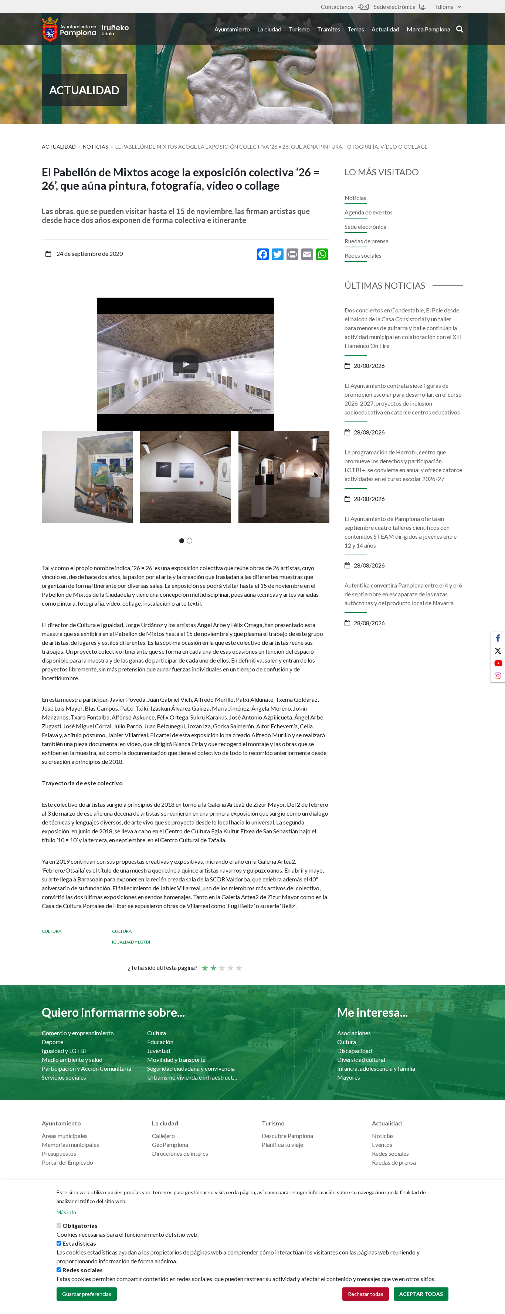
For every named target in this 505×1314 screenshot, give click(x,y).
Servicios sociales (64, 1077)
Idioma (445, 6)
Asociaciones (354, 1032)
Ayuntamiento (232, 29)
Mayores (348, 1077)
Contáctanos (337, 6)
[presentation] (47, 364)
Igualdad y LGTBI (131, 942)
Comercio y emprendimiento (78, 1032)
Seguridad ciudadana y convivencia (191, 1068)
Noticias (95, 146)
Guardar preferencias (86, 1294)
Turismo (299, 29)
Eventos (382, 1144)
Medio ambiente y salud (72, 1059)
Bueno (230, 964)
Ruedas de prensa (367, 240)
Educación (160, 1041)
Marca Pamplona (428, 29)
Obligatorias (80, 1225)
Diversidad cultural (361, 1059)
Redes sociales (363, 255)
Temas (356, 29)
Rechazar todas (365, 1294)
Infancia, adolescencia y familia (376, 1068)
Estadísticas (79, 1243)
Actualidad (385, 29)
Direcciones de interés (180, 1153)
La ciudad (269, 29)
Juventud (158, 1050)
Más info (66, 1212)
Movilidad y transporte (176, 1059)
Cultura (51, 931)
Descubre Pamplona (287, 1135)
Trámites (328, 29)
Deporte (52, 1041)
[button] (182, 540)
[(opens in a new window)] (185, 364)
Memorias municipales (70, 1144)
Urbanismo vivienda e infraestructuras (192, 1077)
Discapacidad (354, 1050)
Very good (238, 964)
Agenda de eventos (369, 212)
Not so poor (213, 964)
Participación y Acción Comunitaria (86, 1068)
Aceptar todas (421, 1294)
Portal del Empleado (67, 1162)
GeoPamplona (170, 1144)
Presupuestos (59, 1153)
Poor (204, 964)
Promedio (221, 964)
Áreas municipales (65, 1135)
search (458, 28)
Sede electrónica (395, 6)
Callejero (163, 1135)
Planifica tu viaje (282, 1144)
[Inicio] (85, 29)
